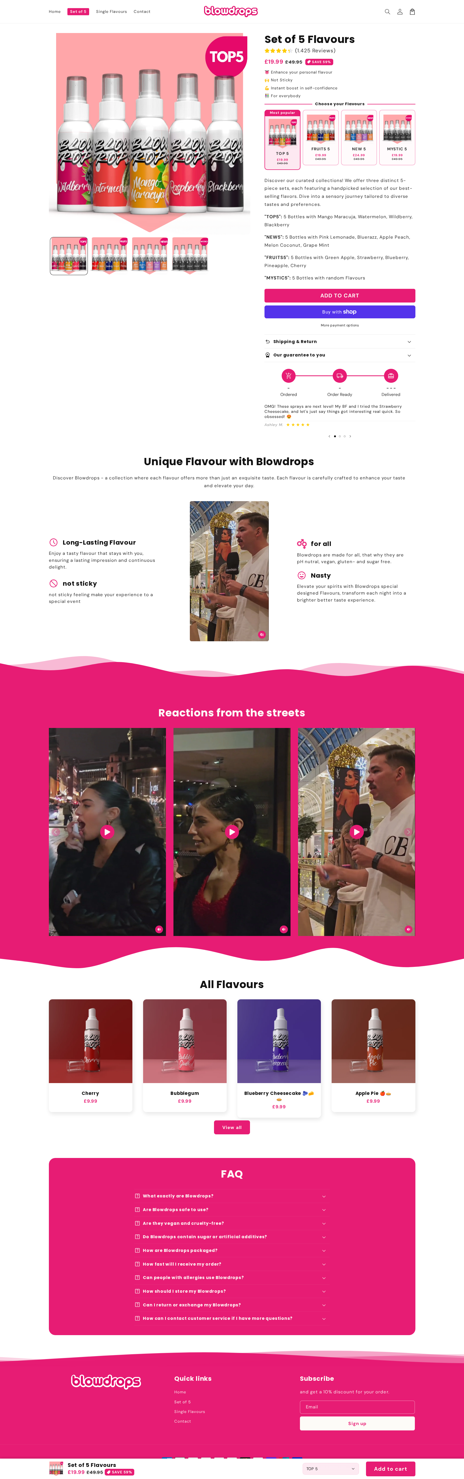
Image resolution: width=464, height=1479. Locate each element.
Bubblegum (185, 1093)
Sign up (357, 1423)
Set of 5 (182, 1402)
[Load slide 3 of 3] (344, 436)
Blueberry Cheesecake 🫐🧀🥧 (279, 1096)
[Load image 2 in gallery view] (109, 256)
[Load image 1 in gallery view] (69, 256)
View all (231, 1127)
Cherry (90, 1093)
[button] (388, 11)
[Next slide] (350, 436)
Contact (182, 1421)
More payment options (340, 325)
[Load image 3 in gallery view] (149, 256)
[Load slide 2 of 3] (340, 436)
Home (180, 1392)
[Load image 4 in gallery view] (190, 256)
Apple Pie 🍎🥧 (374, 1093)
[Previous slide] (329, 436)
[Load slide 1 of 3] (335, 436)
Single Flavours (189, 1411)
